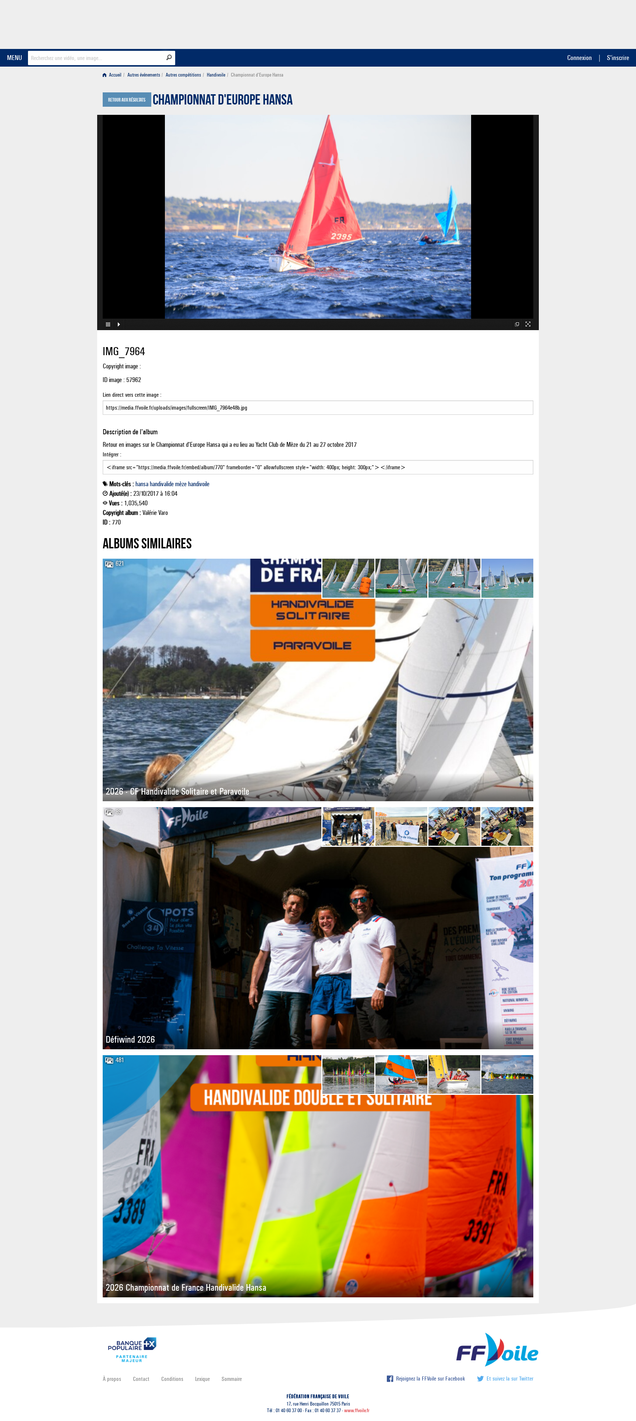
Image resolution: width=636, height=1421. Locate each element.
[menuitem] (113, 75)
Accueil (114, 75)
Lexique (202, 1378)
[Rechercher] (169, 57)
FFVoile (487, 23)
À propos (112, 1378)
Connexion (579, 57)
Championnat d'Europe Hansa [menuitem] (257, 75)
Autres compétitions (183, 75)
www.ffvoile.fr (357, 1410)
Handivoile (216, 75)
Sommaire (232, 1378)
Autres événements (143, 75)
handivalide (162, 484)
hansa (141, 484)
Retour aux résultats (126, 100)
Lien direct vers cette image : (132, 394)
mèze (181, 484)
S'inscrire (618, 57)
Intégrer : (112, 454)
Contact (141, 1378)
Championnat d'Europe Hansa (223, 101)
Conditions (172, 1378)
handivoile (198, 484)
